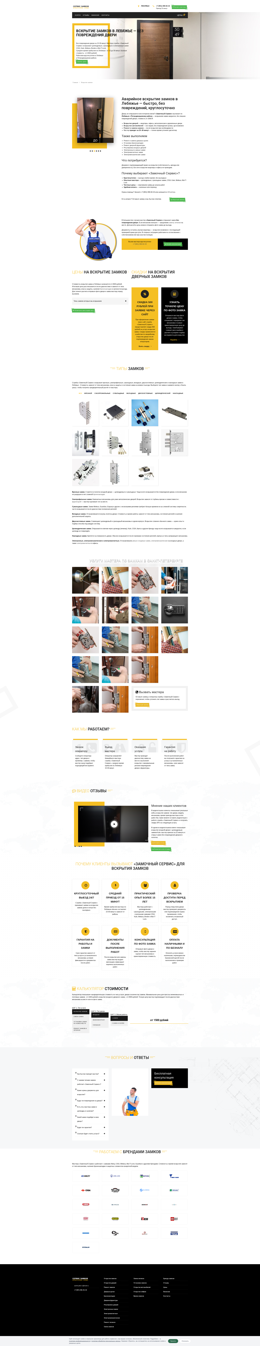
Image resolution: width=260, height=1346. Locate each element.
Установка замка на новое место (80, 1022)
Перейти (174, 340)
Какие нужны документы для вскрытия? (88, 1092)
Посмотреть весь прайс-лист (84, 310)
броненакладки (106, 289)
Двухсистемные (145, 393)
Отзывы (86, 15)
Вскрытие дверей (131, 123)
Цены (165, 1287)
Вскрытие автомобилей (133, 126)
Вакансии (95, 15)
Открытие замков (110, 1278)
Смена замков (109, 1326)
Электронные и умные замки (134, 150)
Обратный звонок (178, 199)
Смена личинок (139, 1278)
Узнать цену (82, 61)
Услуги (77, 15)
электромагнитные (84, 543)
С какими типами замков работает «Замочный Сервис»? (89, 1082)
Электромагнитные (111, 1313)
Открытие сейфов (140, 1291)
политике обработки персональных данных (106, 1341)
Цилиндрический (162, 393)
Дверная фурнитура (111, 1300)
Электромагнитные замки (133, 152)
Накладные (178, 393)
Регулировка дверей (111, 1305)
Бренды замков (168, 1278)
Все (80, 393)
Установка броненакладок (133, 143)
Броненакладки (109, 1296)
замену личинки (175, 222)
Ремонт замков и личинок (80, 1029)
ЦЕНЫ (180, 15)
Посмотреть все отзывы (162, 849)
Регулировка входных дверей (135, 148)
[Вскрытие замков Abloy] (85, 1176)
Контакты (105, 15)
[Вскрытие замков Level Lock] (115, 1176)
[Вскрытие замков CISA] (85, 1190)
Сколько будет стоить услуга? (88, 1134)
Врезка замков (139, 1296)
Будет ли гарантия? (84, 1127)
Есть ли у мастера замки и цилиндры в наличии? (87, 1109)
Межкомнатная (99, 1020)
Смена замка (79, 1016)
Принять (173, 1341)
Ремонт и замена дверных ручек (136, 141)
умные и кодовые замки (141, 541)
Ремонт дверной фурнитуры (134, 145)
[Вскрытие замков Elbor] (115, 1190)
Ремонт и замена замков (134, 128)
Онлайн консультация (173, 244)
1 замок (115, 1018)
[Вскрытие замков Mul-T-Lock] (174, 1176)
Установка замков (140, 1283)
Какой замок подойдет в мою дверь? (88, 1119)
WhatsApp (171, 192)
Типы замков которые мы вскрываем (88, 301)
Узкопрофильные (102, 393)
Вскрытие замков (80, 1011)
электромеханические (159, 541)
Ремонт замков (109, 1287)
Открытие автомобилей (142, 1287)
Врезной (88, 393)
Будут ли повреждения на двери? (89, 1101)
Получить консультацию (163, 1083)
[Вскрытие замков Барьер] (144, 1190)
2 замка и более (118, 1023)
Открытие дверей (110, 1283)
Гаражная (96, 1025)
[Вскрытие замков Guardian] (174, 1190)
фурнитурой (76, 502)
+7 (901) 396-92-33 (163, 6)
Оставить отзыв (159, 843)
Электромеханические (112, 1318)
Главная (75, 82)
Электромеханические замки (134, 154)
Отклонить (185, 1341)
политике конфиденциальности (79, 1341)
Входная (96, 1014)
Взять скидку (144, 346)
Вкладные (131, 393)
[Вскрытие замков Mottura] (144, 1176)
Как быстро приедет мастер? (88, 1074)
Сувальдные (118, 393)
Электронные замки (111, 1309)
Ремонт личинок (109, 1322)
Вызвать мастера (180, 7)
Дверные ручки (109, 1291)
